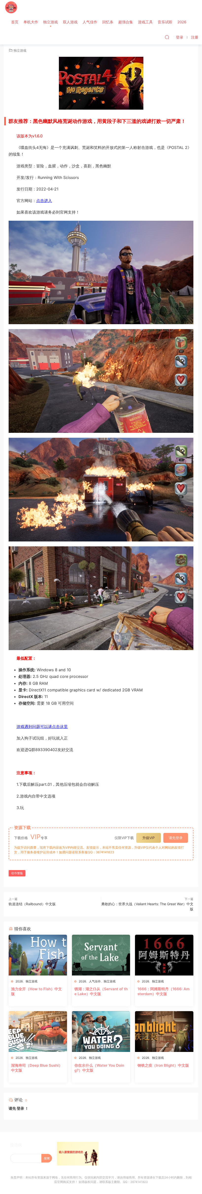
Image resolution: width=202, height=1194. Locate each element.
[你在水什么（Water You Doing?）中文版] (101, 1031)
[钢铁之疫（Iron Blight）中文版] (164, 1031)
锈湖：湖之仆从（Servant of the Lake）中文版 (101, 991)
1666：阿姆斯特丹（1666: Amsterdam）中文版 (163, 991)
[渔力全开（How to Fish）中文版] (38, 955)
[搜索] (167, 37)
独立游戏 (50, 22)
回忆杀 (107, 22)
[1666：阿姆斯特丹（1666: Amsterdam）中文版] (164, 955)
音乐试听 (165, 22)
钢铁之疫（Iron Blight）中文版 (163, 1065)
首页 (14, 22)
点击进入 (44, 200)
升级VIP (148, 838)
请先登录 (176, 838)
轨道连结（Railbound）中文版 (32, 904)
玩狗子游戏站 (11, 7)
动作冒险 (17, 873)
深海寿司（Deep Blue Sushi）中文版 (36, 1068)
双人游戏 (70, 22)
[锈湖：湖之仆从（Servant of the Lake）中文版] (101, 955)
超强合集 (125, 22)
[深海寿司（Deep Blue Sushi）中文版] (38, 1031)
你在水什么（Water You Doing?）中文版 (99, 1068)
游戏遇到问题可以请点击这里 (42, 726)
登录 (20, 1108)
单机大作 (30, 22)
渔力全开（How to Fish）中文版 (36, 991)
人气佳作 (90, 22)
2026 (181, 22)
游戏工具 (145, 22)
